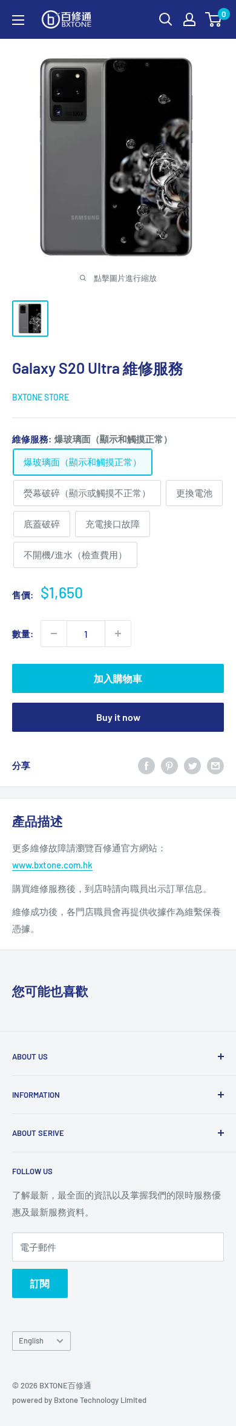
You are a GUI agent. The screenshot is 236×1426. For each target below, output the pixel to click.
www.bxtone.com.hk (52, 864)
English (31, 1340)
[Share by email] (215, 765)
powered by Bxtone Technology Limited (79, 1400)
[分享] (146, 765)
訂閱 (40, 1283)
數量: (22, 633)
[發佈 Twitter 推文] (192, 765)
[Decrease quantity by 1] (54, 633)
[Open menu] (18, 20)
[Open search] (165, 19)
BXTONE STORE (40, 397)
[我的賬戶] (189, 19)
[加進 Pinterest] (169, 765)
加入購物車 (118, 678)
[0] (213, 19)
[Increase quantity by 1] (118, 633)
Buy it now (118, 717)
